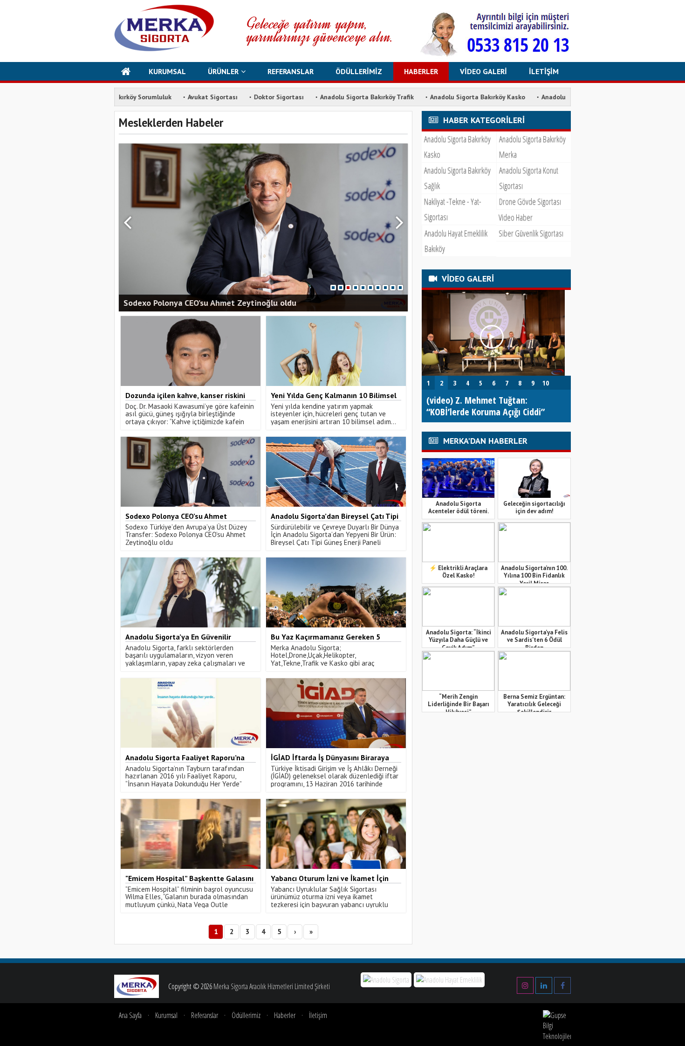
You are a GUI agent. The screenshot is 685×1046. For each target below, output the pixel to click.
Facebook (562, 982)
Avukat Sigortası (162, 97)
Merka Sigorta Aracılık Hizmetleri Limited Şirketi (271, 986)
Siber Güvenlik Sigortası (531, 233)
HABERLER (421, 71)
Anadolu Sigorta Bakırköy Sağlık (457, 178)
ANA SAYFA (126, 71)
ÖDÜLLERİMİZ (359, 71)
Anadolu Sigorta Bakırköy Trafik (316, 97)
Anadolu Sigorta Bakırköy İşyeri (537, 97)
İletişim (318, 1015)
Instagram (525, 982)
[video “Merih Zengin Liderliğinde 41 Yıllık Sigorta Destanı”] (493, 373)
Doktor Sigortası (228, 97)
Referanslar (204, 1015)
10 (400, 287)
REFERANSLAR (290, 71)
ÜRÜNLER (223, 71)
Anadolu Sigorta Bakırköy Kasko (427, 97)
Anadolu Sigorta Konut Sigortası (528, 178)
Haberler (284, 1015)
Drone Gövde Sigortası (530, 201)
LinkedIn (543, 982)
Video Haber (516, 217)
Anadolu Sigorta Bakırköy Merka (532, 146)
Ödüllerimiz (246, 1015)
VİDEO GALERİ (483, 71)
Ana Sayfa (130, 1015)
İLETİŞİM (544, 71)
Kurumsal (166, 1015)
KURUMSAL (167, 71)
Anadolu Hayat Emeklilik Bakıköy (456, 240)
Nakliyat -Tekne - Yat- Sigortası (452, 209)
